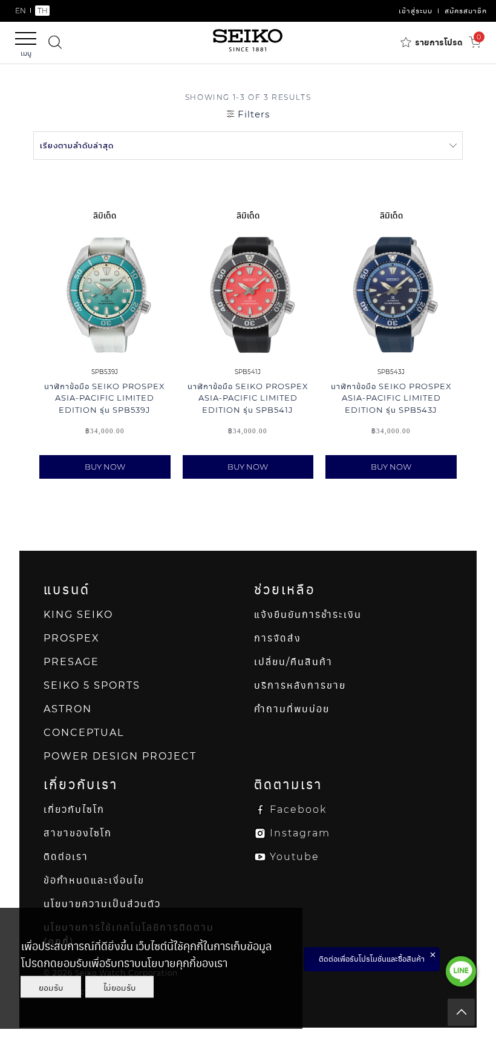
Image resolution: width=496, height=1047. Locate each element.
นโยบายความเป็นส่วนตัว (102, 904)
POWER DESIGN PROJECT (120, 756)
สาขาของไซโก (78, 833)
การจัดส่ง (277, 638)
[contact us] (461, 971)
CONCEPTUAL (84, 732)
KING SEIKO (78, 614)
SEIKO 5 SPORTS (92, 685)
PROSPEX (72, 638)
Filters (252, 114)
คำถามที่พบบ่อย (292, 709)
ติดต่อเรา (66, 856)
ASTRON (68, 709)
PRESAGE (71, 662)
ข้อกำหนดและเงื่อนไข (94, 880)
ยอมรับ (51, 987)
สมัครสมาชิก (466, 10)
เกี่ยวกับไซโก (74, 809)
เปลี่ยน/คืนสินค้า (293, 662)
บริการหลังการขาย (300, 685)
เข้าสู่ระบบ (415, 10)
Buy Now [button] (105, 466)
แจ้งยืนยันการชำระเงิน (308, 614)
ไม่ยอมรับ (119, 987)
